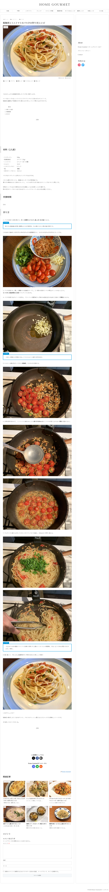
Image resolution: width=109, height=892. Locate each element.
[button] (41, 758)
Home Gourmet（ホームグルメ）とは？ (89, 47)
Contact (80, 54)
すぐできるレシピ (29, 81)
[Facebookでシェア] (37, 758)
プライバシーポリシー (84, 51)
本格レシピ (37, 81)
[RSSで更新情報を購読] (41, 766)
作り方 (8, 114)
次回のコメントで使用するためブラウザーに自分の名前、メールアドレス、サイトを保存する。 (32, 871)
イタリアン (12, 81)
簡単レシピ (20, 81)
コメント (6, 843)
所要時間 (8, 112)
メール (5, 866)
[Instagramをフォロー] (33, 766)
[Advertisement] (37, 87)
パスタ (6, 81)
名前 (4, 860)
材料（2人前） (10, 109)
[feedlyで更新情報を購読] (37, 766)
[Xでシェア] (33, 758)
